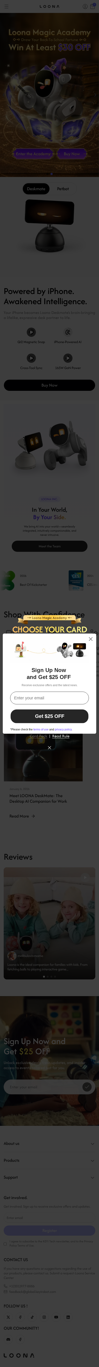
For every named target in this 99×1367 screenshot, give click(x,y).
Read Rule (61, 735)
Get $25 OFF (49, 716)
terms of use (41, 729)
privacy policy (63, 729)
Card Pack (38, 735)
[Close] (90, 638)
